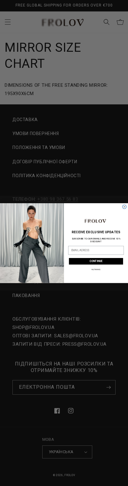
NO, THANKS (96, 269)
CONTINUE (96, 261)
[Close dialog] (124, 207)
